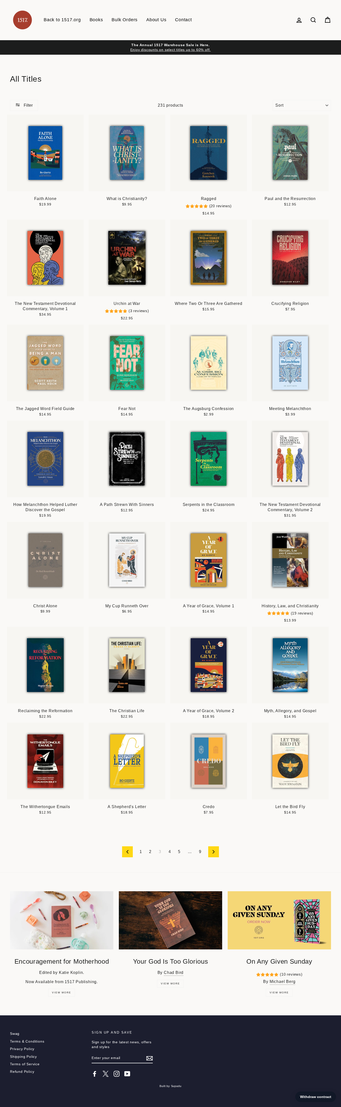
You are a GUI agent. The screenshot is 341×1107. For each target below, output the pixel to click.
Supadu (176, 1086)
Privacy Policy (22, 1049)
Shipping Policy (23, 1057)
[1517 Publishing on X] (106, 1074)
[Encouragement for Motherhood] (61, 920)
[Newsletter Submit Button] (149, 1058)
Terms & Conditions (27, 1041)
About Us (156, 19)
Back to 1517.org (62, 19)
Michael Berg (283, 981)
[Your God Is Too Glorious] (170, 920)
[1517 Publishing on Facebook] (95, 1074)
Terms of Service (25, 1064)
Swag (14, 1034)
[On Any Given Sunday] (279, 920)
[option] (170, 47)
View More (61, 992)
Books (96, 19)
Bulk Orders (125, 19)
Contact (183, 19)
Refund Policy (22, 1072)
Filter (28, 105)
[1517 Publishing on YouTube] (127, 1074)
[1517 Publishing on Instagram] (117, 1074)
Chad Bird (173, 972)
